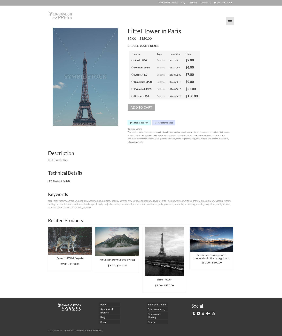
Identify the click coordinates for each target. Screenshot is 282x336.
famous (130, 135)
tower (221, 138)
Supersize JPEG (143, 81)
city (194, 132)
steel (198, 138)
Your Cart (224, 2)
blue (171, 132)
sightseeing (186, 138)
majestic (216, 135)
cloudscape (206, 132)
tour (209, 138)
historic (160, 135)
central (189, 132)
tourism (215, 138)
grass (149, 135)
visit (134, 141)
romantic (171, 138)
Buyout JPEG (141, 96)
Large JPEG (140, 74)
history (167, 135)
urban (130, 141)
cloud (199, 132)
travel (226, 138)
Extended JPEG (143, 89)
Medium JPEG (142, 67)
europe (226, 132)
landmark (193, 135)
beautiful (159, 132)
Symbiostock (97, 330)
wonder (140, 141)
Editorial (161, 60)
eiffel (221, 132)
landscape (202, 135)
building (177, 132)
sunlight (204, 138)
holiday (173, 135)
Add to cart (141, 107)
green (154, 135)
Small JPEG (140, 60)
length (209, 135)
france (137, 135)
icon (187, 135)
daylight (215, 132)
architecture (142, 132)
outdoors (151, 138)
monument (132, 138)
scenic (178, 138)
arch (134, 132)
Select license (70, 268)
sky (193, 138)
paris (157, 138)
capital (183, 132)
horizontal (181, 135)
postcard (163, 138)
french (143, 135)
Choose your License (143, 46)
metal (222, 135)
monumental (142, 138)
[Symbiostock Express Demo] (77, 15)
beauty (166, 132)
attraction (151, 132)
